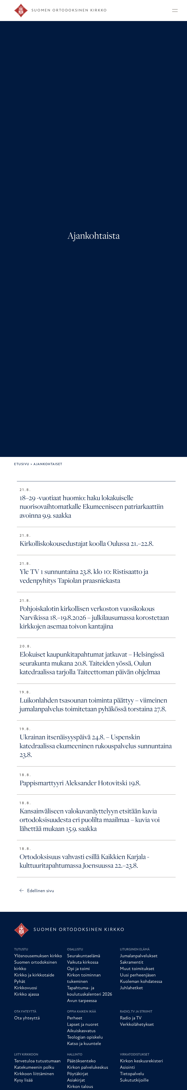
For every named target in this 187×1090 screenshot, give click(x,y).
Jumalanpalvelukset (139, 956)
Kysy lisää (23, 1080)
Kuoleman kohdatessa (141, 981)
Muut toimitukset (137, 969)
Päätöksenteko (81, 1061)
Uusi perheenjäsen (138, 975)
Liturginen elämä (135, 949)
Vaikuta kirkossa (82, 962)
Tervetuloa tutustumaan (37, 1061)
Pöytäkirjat (77, 1074)
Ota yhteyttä (25, 1011)
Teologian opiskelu (85, 1037)
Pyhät (19, 981)
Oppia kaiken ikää (81, 1011)
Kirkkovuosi (25, 988)
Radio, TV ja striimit (136, 1011)
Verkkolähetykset (137, 1024)
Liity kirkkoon (26, 1054)
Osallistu (75, 949)
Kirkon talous (80, 1087)
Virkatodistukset (134, 1054)
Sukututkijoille (134, 1080)
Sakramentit (131, 962)
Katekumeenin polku (34, 1067)
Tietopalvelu (132, 1074)
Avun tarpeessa (82, 1001)
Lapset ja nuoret (83, 1024)
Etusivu (21, 464)
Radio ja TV (131, 1018)
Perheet (74, 1018)
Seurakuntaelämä (83, 956)
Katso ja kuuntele (84, 1044)
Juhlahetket (131, 988)
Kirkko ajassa (26, 994)
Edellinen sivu (40, 891)
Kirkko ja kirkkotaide (34, 975)
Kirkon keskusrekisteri (141, 1061)
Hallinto (74, 1054)
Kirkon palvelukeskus (87, 1067)
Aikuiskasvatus (81, 1031)
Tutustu (21, 949)
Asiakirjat (76, 1080)
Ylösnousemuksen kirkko (38, 956)
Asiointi (127, 1067)
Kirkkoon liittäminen (34, 1074)
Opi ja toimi (78, 969)
